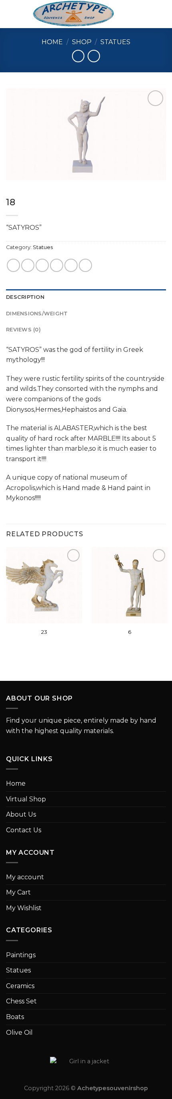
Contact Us (23, 830)
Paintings (21, 955)
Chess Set (21, 1001)
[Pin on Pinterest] (71, 265)
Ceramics (20, 986)
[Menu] (11, 14)
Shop (82, 42)
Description (25, 297)
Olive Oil (19, 1032)
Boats (15, 1017)
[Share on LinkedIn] (85, 265)
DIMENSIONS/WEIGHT (37, 313)
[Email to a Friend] (56, 265)
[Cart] (162, 14)
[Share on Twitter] (42, 265)
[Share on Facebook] (27, 265)
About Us (21, 814)
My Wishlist (24, 908)
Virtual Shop (26, 799)
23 (44, 632)
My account (25, 877)
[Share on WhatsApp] (13, 265)
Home (52, 42)
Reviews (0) (23, 330)
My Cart (18, 892)
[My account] (148, 14)
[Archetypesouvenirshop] (73, 14)
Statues (115, 42)
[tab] (86, 297)
